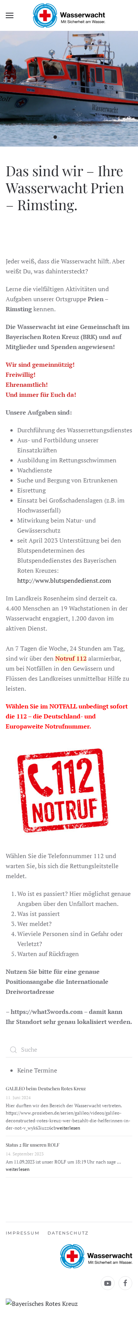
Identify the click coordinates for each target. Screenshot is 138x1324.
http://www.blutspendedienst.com (64, 580)
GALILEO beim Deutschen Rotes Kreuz (46, 1088)
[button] (9, 15)
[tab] (55, 137)
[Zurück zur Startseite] (69, 15)
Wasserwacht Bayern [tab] (83, 137)
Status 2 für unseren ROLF (32, 1145)
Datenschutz (68, 1233)
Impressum (23, 1233)
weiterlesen (68, 1128)
